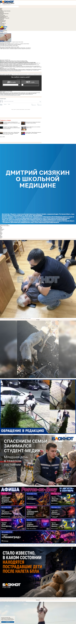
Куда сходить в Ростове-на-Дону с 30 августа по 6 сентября (8, 544)
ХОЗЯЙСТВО (2, 24)
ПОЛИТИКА (2, 19)
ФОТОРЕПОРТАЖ (3, 23)
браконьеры (14, 95)
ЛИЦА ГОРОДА (2, 15)
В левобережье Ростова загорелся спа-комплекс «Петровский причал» (27, 544)
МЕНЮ (1, 8)
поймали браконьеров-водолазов (22, 74)
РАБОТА (5, 26)
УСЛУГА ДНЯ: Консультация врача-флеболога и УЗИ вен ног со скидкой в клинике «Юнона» (14, 43)
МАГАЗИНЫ (5, 30)
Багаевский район (9, 95)
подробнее (8, 225)
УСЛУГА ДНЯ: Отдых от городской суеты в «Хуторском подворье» (10, 44)
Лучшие (5, 104)
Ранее (9, 104)
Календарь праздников (3, 32)
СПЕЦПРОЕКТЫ (2, 21)
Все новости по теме (3, 42)
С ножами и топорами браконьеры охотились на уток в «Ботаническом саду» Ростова (13, 94)
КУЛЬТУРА (1, 14)
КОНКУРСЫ (2, 12)
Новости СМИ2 (2, 136)
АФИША (1, 10)
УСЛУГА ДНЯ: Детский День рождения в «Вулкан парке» (9, 45)
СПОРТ (1, 22)
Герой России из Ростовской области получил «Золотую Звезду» (45, 544)
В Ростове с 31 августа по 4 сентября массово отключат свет (65, 544)
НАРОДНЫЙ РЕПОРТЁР (4, 16)
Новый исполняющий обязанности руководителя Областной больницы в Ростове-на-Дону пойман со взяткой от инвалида (15, 318)
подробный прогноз (3, 225)
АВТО (1, 9)
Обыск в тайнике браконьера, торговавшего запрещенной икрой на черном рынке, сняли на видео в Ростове (17, 92)
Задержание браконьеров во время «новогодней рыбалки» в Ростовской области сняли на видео (15, 93)
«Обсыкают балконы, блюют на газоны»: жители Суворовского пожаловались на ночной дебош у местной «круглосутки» (16, 434)
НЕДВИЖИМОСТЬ (3, 17)
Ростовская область (3, 95)
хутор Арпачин (18, 95)
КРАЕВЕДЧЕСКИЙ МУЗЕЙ (4, 13)
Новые (1, 104)
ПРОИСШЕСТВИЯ (3, 20)
